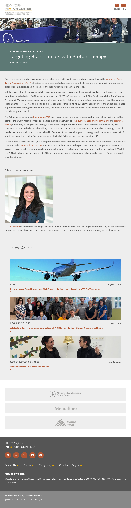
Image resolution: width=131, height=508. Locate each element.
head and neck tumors (97, 120)
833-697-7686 (108, 478)
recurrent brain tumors (30, 145)
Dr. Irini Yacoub (12, 226)
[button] (117, 7)
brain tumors (78, 120)
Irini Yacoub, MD (41, 116)
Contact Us (10, 465)
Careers (27, 465)
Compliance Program (69, 465)
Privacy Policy (45, 465)
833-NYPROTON (93, 478)
